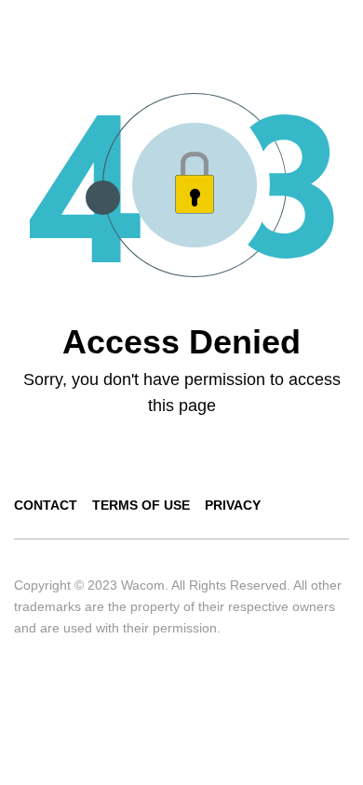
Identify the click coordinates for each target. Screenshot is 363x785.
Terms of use (141, 505)
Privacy (233, 505)
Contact (45, 505)
